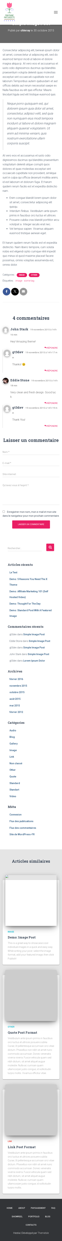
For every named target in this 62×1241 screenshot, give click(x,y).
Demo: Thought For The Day (24, 603)
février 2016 (16, 679)
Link (11, 756)
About (21, 1208)
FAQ (53, 1208)
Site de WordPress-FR (22, 834)
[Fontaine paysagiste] (11, 12)
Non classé (15, 763)
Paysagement (38, 1208)
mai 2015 (14, 705)
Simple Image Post (34, 634)
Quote (12, 776)
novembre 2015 (18, 685)
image (19, 280)
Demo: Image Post (22, 937)
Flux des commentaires (22, 828)
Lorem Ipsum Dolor (34, 660)
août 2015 (14, 699)
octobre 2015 (16, 692)
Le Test (13, 572)
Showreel (17, 1216)
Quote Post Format (22, 1032)
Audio (12, 730)
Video (12, 796)
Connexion (15, 814)
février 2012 (16, 712)
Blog (12, 737)
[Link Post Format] (31, 1109)
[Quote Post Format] (31, 995)
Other (34, 275)
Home (10, 1208)
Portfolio (33, 1216)
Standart (14, 789)
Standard (14, 783)
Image (22, 275)
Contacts (31, 1225)
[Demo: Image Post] (31, 900)
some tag (29, 280)
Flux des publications (21, 821)
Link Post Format (22, 1147)
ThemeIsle (43, 1233)
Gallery (13, 743)
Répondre (52, 348)
